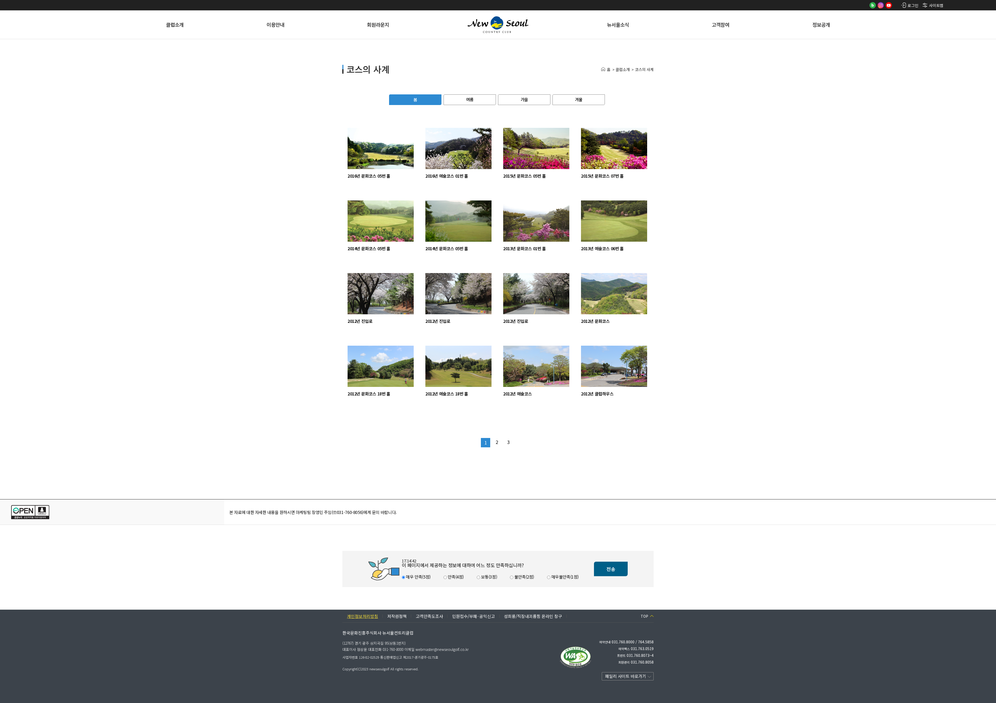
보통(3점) (488, 577)
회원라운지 (378, 24)
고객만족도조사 (429, 616)
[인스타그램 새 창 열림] (880, 5)
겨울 (578, 99)
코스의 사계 (644, 69)
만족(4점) (455, 577)
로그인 (913, 5)
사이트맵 (936, 5)
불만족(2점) (523, 577)
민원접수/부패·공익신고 (473, 616)
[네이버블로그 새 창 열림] (872, 5)
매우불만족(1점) (564, 577)
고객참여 (720, 24)
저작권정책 (397, 616)
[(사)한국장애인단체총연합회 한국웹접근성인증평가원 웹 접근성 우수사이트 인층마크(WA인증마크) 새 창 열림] (575, 657)
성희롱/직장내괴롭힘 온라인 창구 (533, 616)
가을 (524, 99)
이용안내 (275, 24)
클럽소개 (175, 24)
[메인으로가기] (498, 24)
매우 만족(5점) (418, 577)
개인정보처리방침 (362, 616)
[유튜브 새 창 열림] (889, 5)
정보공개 (821, 24)
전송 (610, 569)
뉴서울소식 (618, 24)
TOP (644, 616)
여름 (469, 99)
